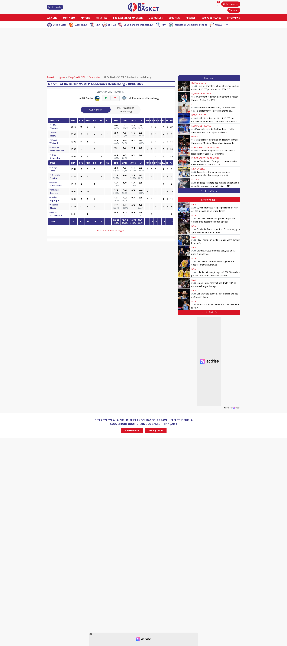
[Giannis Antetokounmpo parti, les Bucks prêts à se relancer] (184, 250)
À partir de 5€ (131, 430)
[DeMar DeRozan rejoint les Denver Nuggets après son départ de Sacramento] (184, 229)
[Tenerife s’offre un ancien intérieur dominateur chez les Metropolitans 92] (184, 172)
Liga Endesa (198, 168)
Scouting (174, 17)
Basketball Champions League (190, 24)
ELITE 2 (112, 24)
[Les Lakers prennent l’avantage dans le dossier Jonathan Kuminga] (184, 261)
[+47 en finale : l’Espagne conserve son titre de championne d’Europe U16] (184, 161)
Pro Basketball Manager (128, 17)
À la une (52, 17)
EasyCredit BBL (76, 77)
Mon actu (69, 17)
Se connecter (232, 4)
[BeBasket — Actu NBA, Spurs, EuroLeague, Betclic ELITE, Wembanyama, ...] (143, 7)
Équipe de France (211, 17)
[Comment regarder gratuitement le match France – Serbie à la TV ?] (184, 97)
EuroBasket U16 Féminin (205, 147)
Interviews (233, 17)
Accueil (50, 77)
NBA (98, 24)
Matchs (85, 17)
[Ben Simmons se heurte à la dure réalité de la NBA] (184, 304)
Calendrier (94, 77)
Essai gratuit (156, 430)
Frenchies (101, 17)
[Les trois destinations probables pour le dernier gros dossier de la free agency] (184, 218)
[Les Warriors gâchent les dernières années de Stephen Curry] (184, 294)
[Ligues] (226, 24)
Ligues (61, 77)
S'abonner (234, 10)
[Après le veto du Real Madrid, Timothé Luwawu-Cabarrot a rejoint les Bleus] (184, 129)
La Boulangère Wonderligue (139, 24)
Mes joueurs (156, 17)
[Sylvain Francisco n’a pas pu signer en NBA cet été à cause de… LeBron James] (184, 207)
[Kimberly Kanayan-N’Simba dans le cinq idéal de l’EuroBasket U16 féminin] (184, 150)
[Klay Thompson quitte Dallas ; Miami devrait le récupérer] (184, 240)
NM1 (164, 24)
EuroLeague (81, 24)
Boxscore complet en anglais (111, 230)
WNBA (218, 24)
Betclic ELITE (60, 24)
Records (190, 17)
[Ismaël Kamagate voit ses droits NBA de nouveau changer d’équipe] (184, 283)
